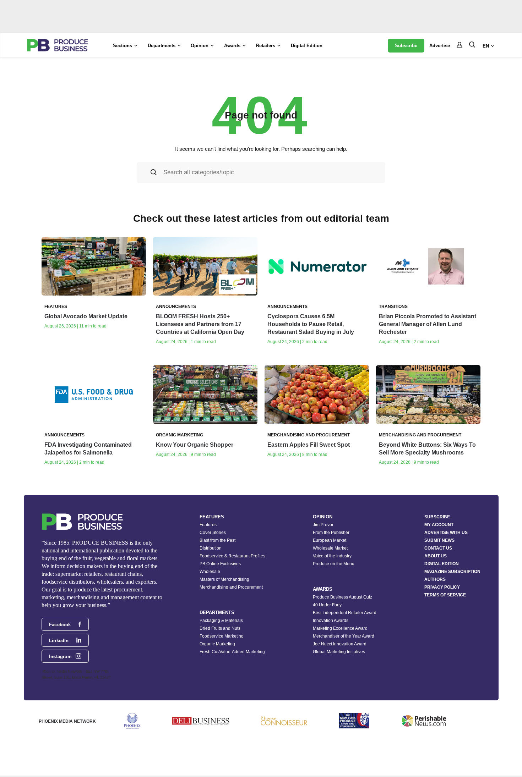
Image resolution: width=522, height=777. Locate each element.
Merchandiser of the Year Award (343, 636)
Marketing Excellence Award (340, 628)
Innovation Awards (330, 620)
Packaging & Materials (221, 620)
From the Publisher (331, 532)
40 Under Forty (327, 604)
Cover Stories (213, 532)
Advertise (439, 45)
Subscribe (406, 45)
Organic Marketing (217, 643)
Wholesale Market (330, 548)
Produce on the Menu (333, 563)
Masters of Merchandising (224, 579)
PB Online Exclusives (220, 563)
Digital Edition (306, 45)
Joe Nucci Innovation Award (339, 643)
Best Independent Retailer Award (344, 612)
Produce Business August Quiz (342, 597)
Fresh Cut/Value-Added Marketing (232, 651)
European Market (329, 540)
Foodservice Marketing (222, 636)
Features (208, 524)
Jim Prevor (323, 524)
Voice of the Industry (332, 555)
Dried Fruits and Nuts (220, 628)
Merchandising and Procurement (231, 587)
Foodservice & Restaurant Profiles (232, 555)
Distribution (211, 548)
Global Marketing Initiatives (339, 651)
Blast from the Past (217, 540)
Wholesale (210, 571)
